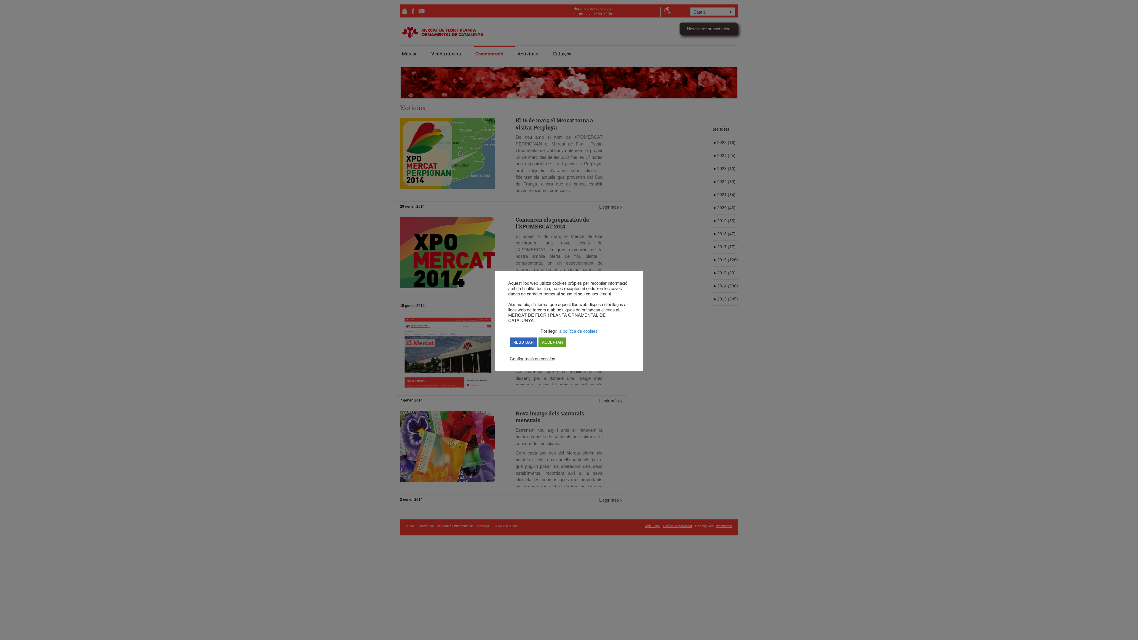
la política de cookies (577, 331)
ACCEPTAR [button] (552, 342)
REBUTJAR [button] (523, 342)
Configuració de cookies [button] (532, 358)
